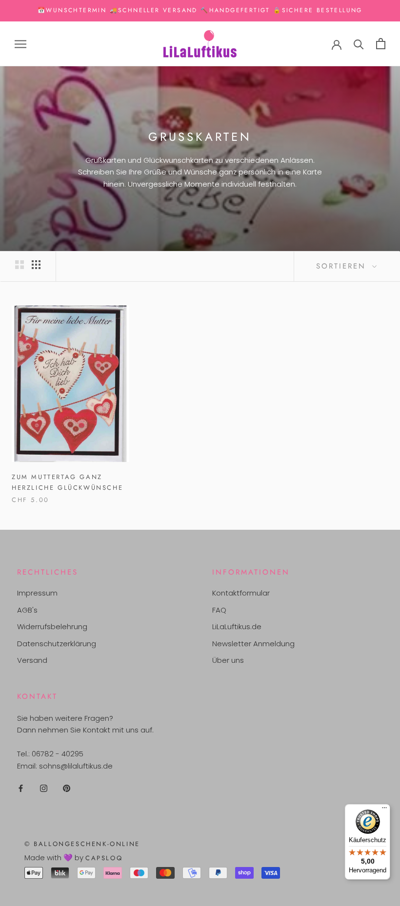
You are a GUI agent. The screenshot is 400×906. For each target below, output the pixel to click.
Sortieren (343, 266)
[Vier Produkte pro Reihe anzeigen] (36, 264)
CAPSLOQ (103, 858)
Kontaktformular (241, 593)
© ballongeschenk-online (82, 843)
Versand (32, 660)
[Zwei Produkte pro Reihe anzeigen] (19, 264)
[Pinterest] (66, 788)
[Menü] (384, 810)
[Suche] (359, 44)
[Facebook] (20, 788)
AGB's (27, 610)
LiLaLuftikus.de (236, 626)
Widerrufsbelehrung (52, 626)
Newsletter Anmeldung (253, 643)
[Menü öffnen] (20, 43)
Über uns (228, 660)
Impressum (37, 593)
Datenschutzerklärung (56, 643)
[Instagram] (43, 788)
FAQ (219, 610)
